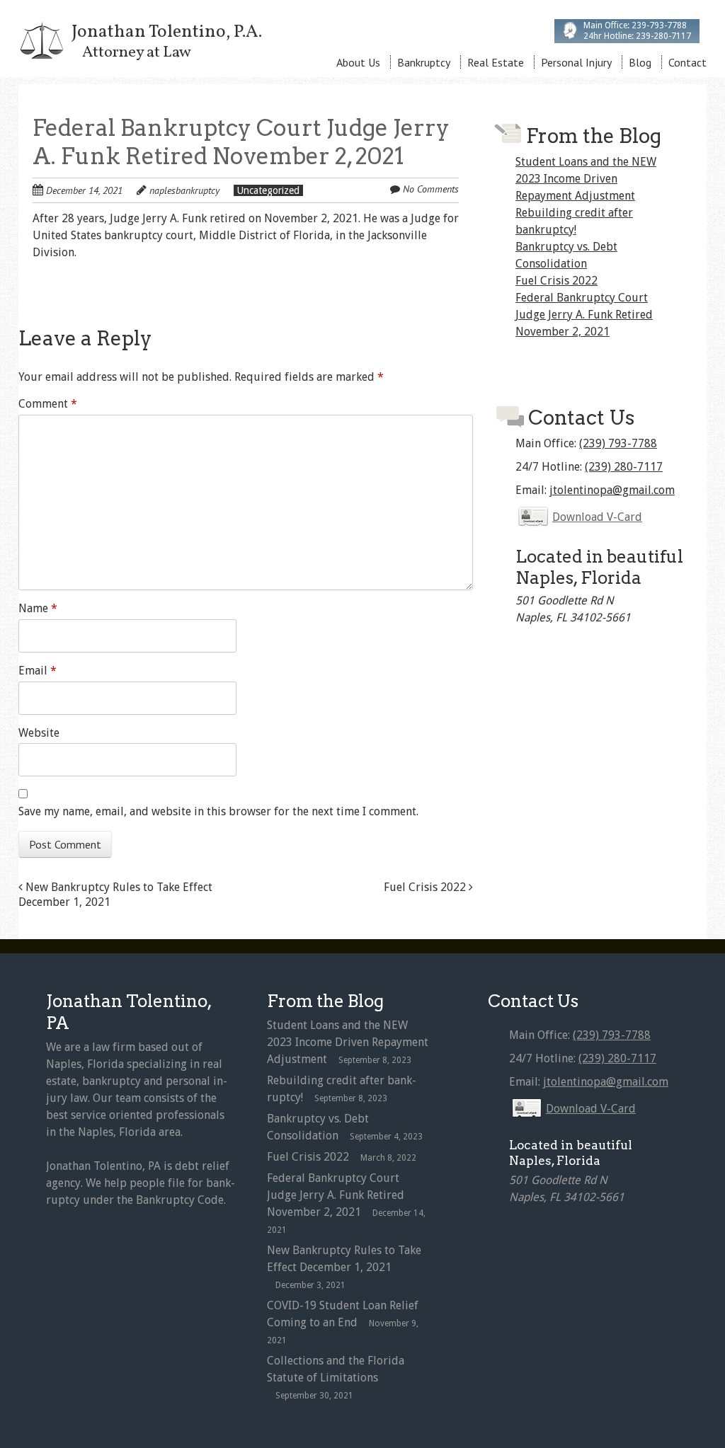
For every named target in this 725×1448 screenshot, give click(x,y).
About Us (358, 62)
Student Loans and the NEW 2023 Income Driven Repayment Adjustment (585, 178)
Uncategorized (268, 190)
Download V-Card (597, 517)
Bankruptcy (423, 62)
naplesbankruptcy (184, 190)
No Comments (431, 189)
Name (37, 608)
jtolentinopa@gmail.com (612, 490)
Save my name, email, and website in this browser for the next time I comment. (218, 811)
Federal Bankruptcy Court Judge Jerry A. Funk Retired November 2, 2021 (584, 314)
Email (37, 670)
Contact (687, 62)
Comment (47, 403)
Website (38, 733)
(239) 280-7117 (624, 466)
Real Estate (495, 62)
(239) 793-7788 (618, 443)
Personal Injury (576, 62)
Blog (640, 62)
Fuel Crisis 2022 (426, 887)
